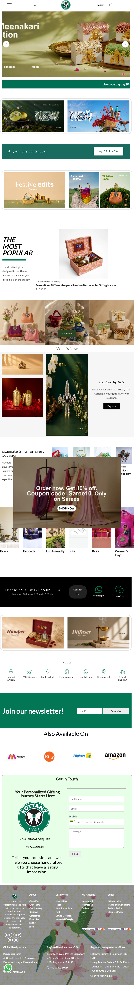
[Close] (14, 530)
